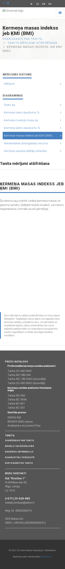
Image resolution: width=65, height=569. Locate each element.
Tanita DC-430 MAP (20, 371)
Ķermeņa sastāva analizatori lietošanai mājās (29, 389)
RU (50, 4)
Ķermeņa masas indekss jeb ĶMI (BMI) (28, 135)
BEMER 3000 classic (20, 421)
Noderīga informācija (19, 452)
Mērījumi (9, 83)
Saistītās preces (17, 412)
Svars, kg (9, 104)
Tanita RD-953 (16, 395)
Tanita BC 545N (17, 399)
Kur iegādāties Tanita (19, 463)
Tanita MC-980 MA (19, 375)
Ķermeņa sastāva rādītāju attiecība (25, 151)
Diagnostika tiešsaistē (19, 457)
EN (43, 4)
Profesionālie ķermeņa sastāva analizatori (32, 366)
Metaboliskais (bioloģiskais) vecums (26, 143)
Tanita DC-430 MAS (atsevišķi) (26, 383)
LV (37, 4)
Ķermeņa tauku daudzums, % (21, 112)
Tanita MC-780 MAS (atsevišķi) (27, 379)
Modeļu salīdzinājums (19, 446)
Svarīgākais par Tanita (19, 440)
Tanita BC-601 (16, 403)
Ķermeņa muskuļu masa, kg (21, 120)
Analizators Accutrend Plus (24, 425)
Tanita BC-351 (16, 407)
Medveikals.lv (46, 557)
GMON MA (14, 417)
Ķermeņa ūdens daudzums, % (22, 128)
